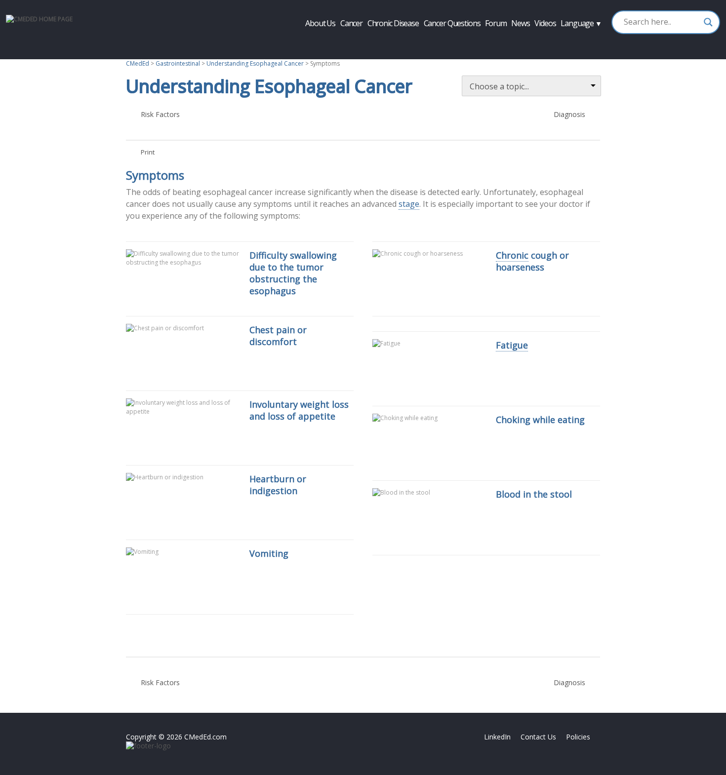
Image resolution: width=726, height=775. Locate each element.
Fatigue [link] (512, 345)
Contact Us (538, 736)
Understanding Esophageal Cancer (255, 63)
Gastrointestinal (178, 63)
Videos (545, 23)
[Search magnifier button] (708, 22)
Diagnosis (558, 117)
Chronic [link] (512, 255)
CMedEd (137, 63)
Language (581, 23)
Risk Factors (153, 117)
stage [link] (409, 203)
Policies (578, 736)
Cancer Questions (452, 23)
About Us (320, 23)
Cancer (351, 23)
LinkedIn (497, 736)
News (520, 23)
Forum (495, 23)
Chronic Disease (393, 23)
